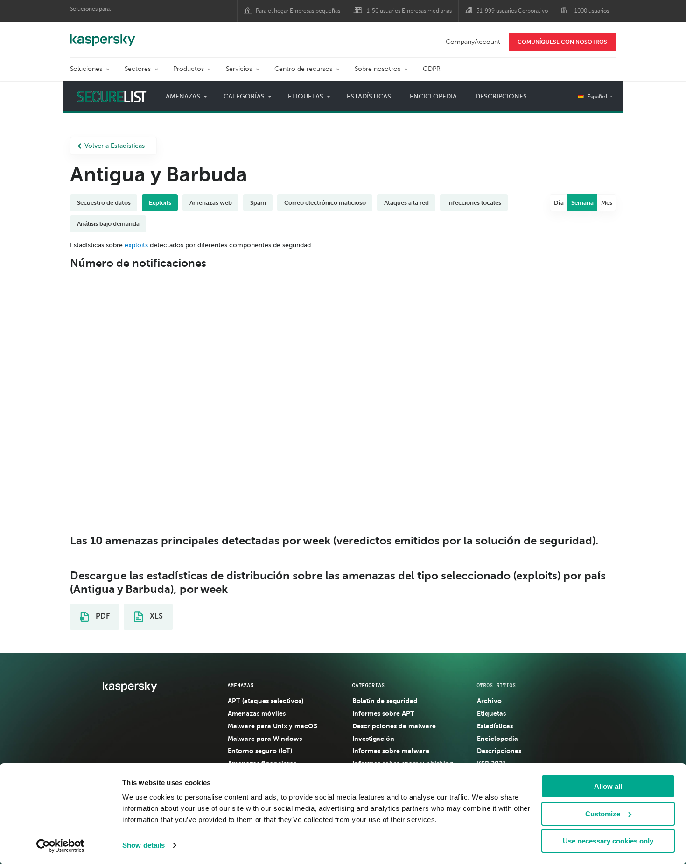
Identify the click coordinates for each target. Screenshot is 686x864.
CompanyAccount (473, 41)
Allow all (608, 786)
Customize (602, 814)
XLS (155, 616)
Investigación (373, 738)
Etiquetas (491, 713)
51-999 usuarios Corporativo (512, 10)
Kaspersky (102, 35)
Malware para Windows (265, 738)
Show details (143, 845)
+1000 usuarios (590, 10)
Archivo (489, 700)
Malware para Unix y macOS (272, 726)
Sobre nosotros (377, 68)
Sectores (138, 68)
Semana (582, 202)
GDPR (432, 68)
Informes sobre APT (383, 713)
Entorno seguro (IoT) (260, 750)
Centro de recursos (303, 68)
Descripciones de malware (394, 726)
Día (559, 202)
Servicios (239, 68)
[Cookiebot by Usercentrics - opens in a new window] (60, 846)
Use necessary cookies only (608, 841)
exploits (136, 245)
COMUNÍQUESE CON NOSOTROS (562, 42)
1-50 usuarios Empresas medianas (409, 10)
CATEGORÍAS (368, 685)
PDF (102, 616)
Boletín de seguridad (385, 700)
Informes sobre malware (390, 750)
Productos (188, 68)
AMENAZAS (241, 685)
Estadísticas (369, 96)
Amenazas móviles (257, 713)
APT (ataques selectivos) (265, 700)
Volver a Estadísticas (114, 145)
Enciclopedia (433, 96)
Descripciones (501, 96)
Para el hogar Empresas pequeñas (298, 10)
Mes (606, 202)
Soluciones (86, 68)
